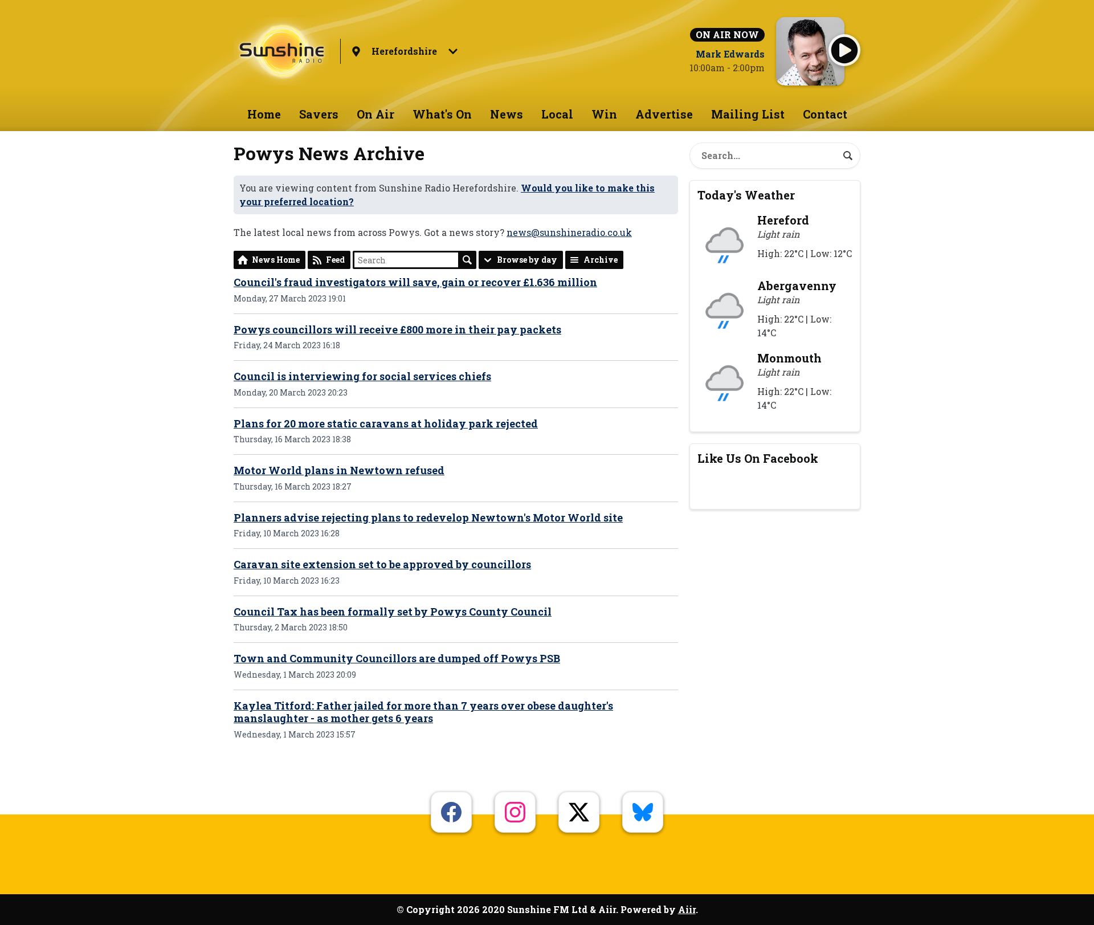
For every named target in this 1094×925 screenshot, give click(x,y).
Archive (600, 259)
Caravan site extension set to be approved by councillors (382, 564)
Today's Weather (746, 195)
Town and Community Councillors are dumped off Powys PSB (397, 658)
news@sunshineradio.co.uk (569, 232)
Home (264, 114)
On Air (375, 114)
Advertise (664, 114)
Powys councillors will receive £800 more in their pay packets (397, 329)
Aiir (687, 909)
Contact (825, 114)
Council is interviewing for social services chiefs (362, 376)
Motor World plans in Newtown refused (339, 470)
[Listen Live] (844, 50)
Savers (318, 114)
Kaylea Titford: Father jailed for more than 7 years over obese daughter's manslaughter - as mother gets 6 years (423, 712)
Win (604, 114)
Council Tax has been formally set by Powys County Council (393, 611)
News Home (276, 259)
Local (557, 114)
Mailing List (748, 114)
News (506, 114)
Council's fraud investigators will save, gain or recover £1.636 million (415, 282)
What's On (442, 114)
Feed (335, 259)
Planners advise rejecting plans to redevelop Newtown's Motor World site (428, 517)
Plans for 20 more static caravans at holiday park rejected (386, 423)
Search (467, 260)
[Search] (848, 155)
